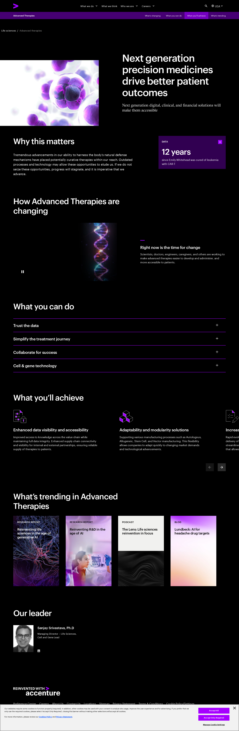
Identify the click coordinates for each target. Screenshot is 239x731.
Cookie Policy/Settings (180, 703)
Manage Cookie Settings (214, 725)
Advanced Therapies (24, 15)
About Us (57, 703)
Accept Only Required (214, 718)
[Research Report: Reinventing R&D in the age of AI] (88, 551)
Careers (44, 703)
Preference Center (24, 703)
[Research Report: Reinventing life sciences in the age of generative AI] (36, 551)
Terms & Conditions (151, 703)
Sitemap (104, 703)
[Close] (235, 708)
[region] (119, 717)
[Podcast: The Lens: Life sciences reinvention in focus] (141, 551)
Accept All (214, 711)
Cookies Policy (45, 717)
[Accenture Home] (23, 6)
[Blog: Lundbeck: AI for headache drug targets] (193, 551)
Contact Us (73, 703)
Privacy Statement (124, 703)
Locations (90, 703)
